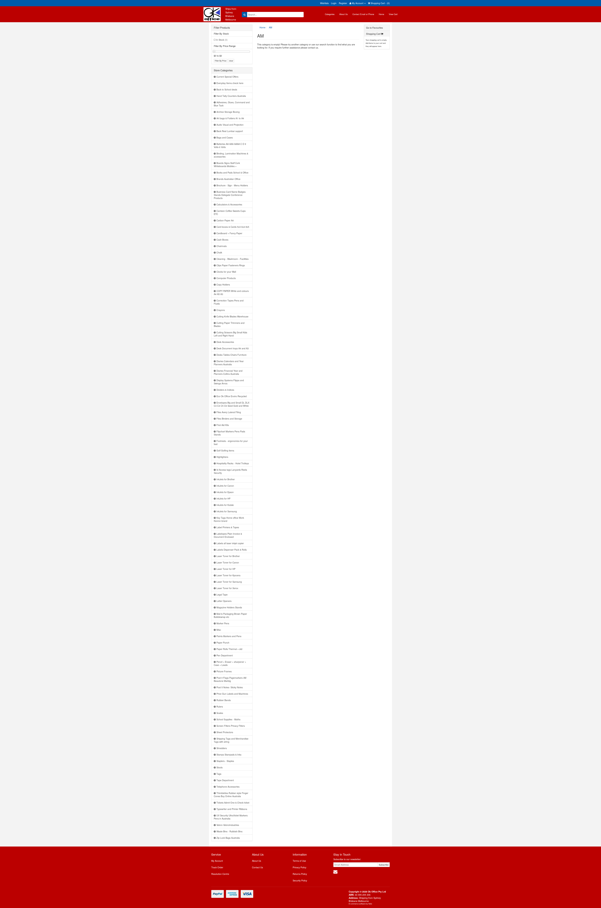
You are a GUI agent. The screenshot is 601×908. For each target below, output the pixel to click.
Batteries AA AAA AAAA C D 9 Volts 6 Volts (230, 145)
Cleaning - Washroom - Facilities (232, 258)
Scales (219, 713)
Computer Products (226, 278)
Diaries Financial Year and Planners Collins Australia (228, 372)
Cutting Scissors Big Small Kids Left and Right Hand (230, 334)
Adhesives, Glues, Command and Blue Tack (232, 104)
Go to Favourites (374, 27)
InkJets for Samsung (226, 511)
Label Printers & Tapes (227, 527)
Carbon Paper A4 (225, 220)
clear (231, 60)
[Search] (244, 14)
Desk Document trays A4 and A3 (232, 348)
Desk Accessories (225, 341)
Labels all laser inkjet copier (230, 543)
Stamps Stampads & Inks (228, 754)
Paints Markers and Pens (228, 636)
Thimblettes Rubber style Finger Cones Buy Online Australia (231, 794)
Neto (370, 903)
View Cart (393, 14)
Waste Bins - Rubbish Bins (229, 831)
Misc (218, 629)
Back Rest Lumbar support (229, 131)
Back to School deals (226, 89)
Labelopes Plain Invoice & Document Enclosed (228, 535)
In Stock (222, 39)
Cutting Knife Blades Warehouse (232, 316)
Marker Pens (222, 623)
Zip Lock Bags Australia (228, 837)
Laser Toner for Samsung (229, 581)
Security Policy (300, 880)
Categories (330, 14)
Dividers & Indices (225, 389)
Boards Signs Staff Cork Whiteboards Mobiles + (227, 164)
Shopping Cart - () (380, 3)
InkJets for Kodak (225, 504)
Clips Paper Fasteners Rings (230, 265)
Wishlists (324, 3)
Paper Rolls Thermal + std (229, 649)
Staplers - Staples (225, 761)
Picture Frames (224, 671)
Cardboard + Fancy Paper (229, 233)
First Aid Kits (222, 425)
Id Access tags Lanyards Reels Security (230, 471)
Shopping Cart (373, 33)
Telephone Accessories (227, 786)
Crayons (220, 310)
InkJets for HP (223, 498)
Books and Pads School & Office (232, 172)
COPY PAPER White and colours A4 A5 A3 (231, 292)
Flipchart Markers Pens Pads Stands (229, 433)
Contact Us (257, 867)
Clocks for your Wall (226, 271)
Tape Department (225, 780)
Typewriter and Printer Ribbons (231, 809)
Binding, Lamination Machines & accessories (231, 155)
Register (343, 3)
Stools (219, 767)
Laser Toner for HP (225, 568)
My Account (217, 860)
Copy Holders (223, 284)
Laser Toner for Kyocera (228, 575)
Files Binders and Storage (229, 418)
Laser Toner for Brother (228, 556)
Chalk (219, 252)
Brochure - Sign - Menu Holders (232, 185)
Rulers (219, 706)
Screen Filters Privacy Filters (230, 725)
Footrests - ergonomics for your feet (231, 442)
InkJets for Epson (225, 492)
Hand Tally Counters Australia (231, 95)
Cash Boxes (222, 239)
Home (381, 14)
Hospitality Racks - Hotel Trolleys (232, 463)
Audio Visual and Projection (230, 124)
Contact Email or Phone (363, 14)
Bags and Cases (224, 137)
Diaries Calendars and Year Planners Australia (229, 363)
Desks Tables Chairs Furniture (231, 354)
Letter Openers (223, 601)
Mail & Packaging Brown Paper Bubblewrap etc (230, 615)
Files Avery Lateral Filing (228, 412)
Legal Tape (222, 594)
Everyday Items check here (229, 83)
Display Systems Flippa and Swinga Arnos (229, 382)
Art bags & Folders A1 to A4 (230, 118)
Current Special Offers (227, 76)
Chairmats (221, 246)
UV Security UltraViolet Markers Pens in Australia (231, 817)
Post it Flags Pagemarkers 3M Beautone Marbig (230, 679)
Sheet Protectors (224, 732)
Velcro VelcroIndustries (227, 825)
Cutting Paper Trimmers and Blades (229, 324)
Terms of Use (299, 860)
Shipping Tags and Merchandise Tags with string (231, 740)
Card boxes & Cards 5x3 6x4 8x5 (232, 226)
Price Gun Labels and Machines (232, 693)
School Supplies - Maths (228, 719)
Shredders (221, 748)
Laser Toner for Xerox (227, 588)
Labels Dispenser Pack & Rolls (231, 549)
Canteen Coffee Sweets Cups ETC (230, 212)
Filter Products (222, 27)
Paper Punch (222, 642)
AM (270, 27)
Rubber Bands (223, 700)
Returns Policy (300, 873)
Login (333, 3)
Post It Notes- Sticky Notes (229, 687)
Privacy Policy (299, 867)
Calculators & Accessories (229, 204)
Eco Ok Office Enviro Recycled (231, 396)
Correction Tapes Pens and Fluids (229, 302)
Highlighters (222, 456)
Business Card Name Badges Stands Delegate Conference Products (230, 195)
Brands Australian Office (228, 179)
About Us (343, 14)
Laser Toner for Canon (227, 562)
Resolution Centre (220, 873)
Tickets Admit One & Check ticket (232, 802)
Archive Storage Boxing (228, 111)
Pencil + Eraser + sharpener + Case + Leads (230, 663)
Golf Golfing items (225, 450)
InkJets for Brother (225, 479)
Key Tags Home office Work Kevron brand (229, 519)
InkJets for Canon (225, 485)
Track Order (217, 867)
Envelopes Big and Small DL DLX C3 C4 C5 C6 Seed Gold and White (231, 404)
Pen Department (224, 655)
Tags (218, 773)
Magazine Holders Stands (229, 607)
